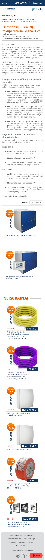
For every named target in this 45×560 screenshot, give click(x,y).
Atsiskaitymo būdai (14, 539)
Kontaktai (12, 542)
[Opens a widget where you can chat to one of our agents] (36, 556)
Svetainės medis (21, 545)
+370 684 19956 (8, 9)
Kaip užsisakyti (29, 539)
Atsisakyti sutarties (26, 542)
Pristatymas (28, 535)
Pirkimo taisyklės (15, 535)
